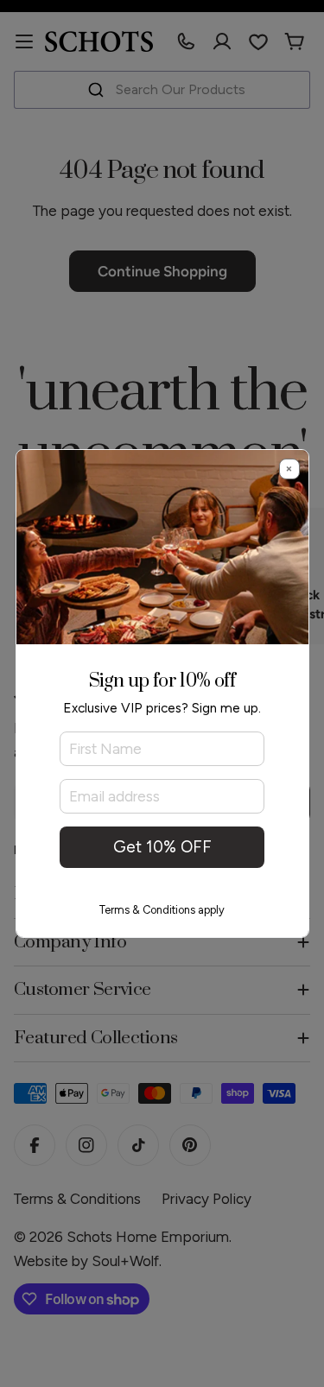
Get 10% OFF (162, 847)
